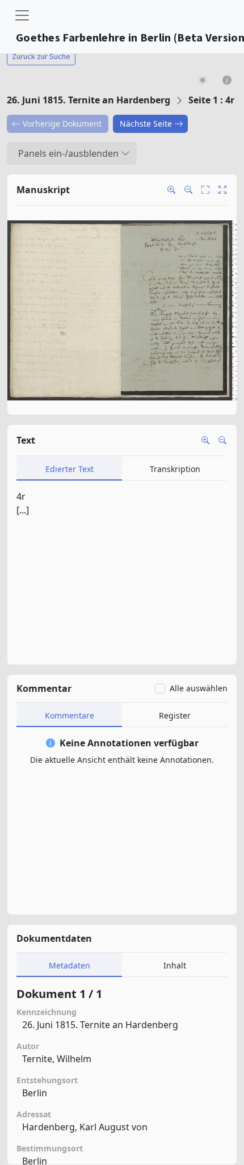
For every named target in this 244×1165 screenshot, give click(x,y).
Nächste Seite (146, 123)
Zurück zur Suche (41, 56)
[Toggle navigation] (22, 15)
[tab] (69, 468)
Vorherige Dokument (62, 123)
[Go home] (222, 189)
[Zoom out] (188, 189)
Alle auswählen (199, 688)
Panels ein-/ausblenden (68, 153)
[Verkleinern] (222, 440)
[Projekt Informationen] (227, 80)
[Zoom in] (171, 189)
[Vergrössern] (205, 440)
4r (21, 496)
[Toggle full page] (205, 189)
